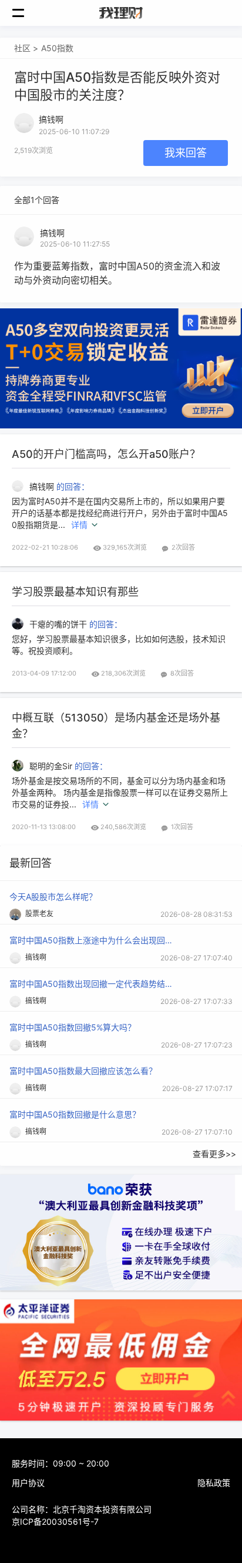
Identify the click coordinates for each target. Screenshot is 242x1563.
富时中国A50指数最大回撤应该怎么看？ (83, 1071)
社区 (22, 48)
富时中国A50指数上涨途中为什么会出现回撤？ (91, 940)
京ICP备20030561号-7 (55, 1522)
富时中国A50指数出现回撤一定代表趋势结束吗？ (91, 984)
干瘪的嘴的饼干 (59, 624)
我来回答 (185, 153)
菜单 (25, 13)
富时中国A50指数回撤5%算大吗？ (72, 1027)
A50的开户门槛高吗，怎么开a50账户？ (106, 454)
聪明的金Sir (52, 766)
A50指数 (57, 48)
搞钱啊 (52, 233)
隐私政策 (213, 1483)
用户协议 (28, 1483)
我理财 (121, 13)
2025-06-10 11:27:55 (75, 244)
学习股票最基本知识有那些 (75, 592)
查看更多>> (214, 1154)
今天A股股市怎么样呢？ (53, 897)
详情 (79, 525)
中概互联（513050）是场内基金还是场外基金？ (116, 725)
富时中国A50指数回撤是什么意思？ (74, 1114)
